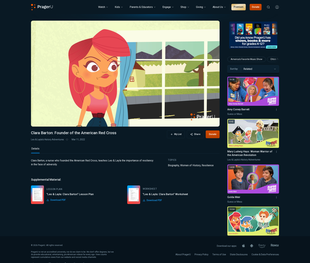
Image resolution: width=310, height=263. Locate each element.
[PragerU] (42, 7)
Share (197, 134)
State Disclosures (239, 254)
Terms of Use (219, 254)
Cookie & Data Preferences (265, 254)
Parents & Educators (141, 7)
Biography (173, 165)
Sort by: (234, 69)
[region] (125, 74)
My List (177, 134)
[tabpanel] (125, 181)
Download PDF (58, 200)
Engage (166, 7)
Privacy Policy (201, 254)
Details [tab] (35, 148)
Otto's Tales (276, 59)
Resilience (208, 165)
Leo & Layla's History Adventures (47, 139)
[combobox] (260, 69)
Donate (255, 7)
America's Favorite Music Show (246, 59)
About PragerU (183, 254)
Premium (238, 7)
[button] (37, 121)
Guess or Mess (234, 114)
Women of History (190, 165)
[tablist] (125, 150)
